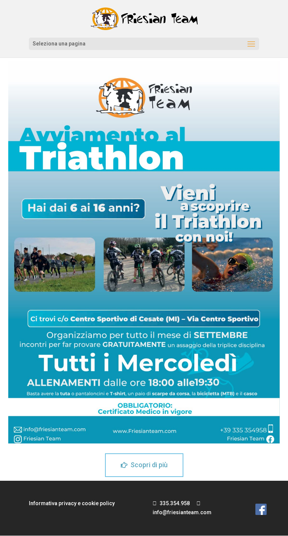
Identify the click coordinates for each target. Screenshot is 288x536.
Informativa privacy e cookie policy (72, 503)
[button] (144, 465)
